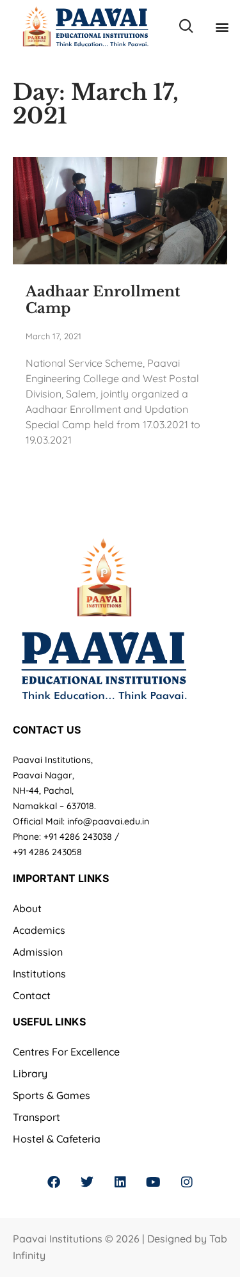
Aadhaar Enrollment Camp (103, 300)
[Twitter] (87, 1182)
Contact (32, 995)
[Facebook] (53, 1182)
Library (30, 1073)
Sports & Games (51, 1095)
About (27, 908)
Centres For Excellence (66, 1051)
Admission (38, 951)
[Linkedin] (120, 1182)
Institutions (39, 973)
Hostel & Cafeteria (56, 1138)
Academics (39, 930)
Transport (36, 1117)
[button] (221, 26)
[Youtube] (153, 1182)
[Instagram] (187, 1182)
